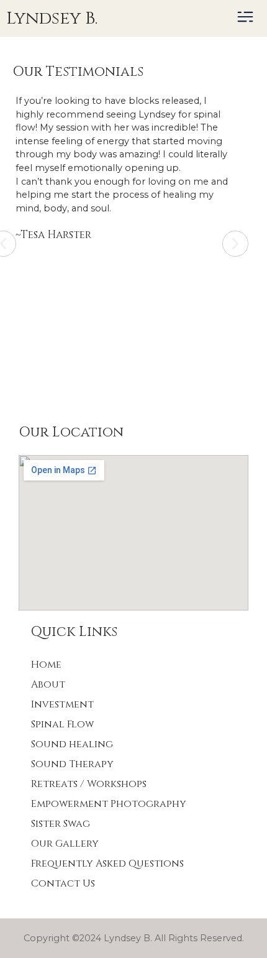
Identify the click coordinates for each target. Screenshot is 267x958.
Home (46, 664)
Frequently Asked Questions (107, 863)
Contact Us (63, 883)
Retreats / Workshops (89, 784)
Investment (62, 704)
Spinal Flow (62, 724)
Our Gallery (65, 843)
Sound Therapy (72, 764)
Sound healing (72, 744)
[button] (245, 18)
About (48, 684)
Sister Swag (60, 824)
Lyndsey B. (51, 18)
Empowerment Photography (108, 804)
